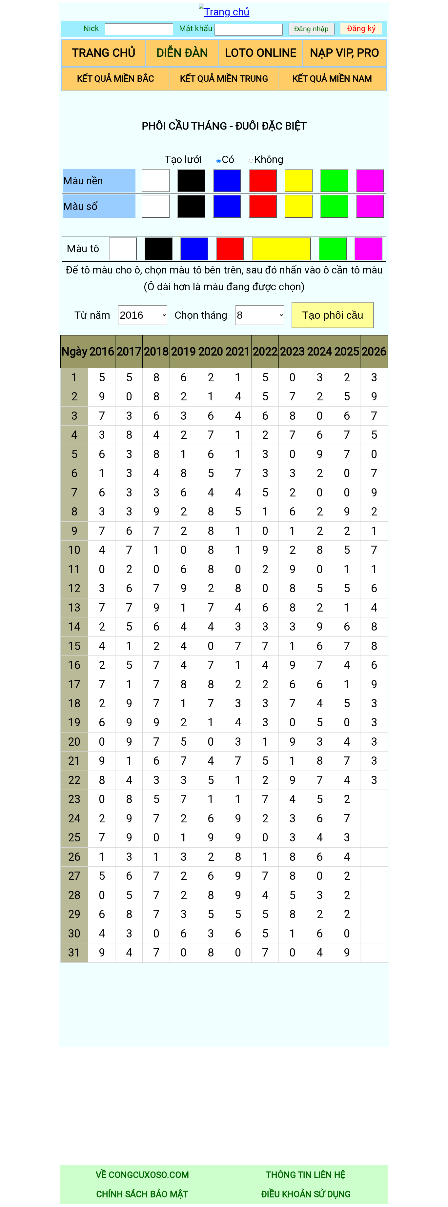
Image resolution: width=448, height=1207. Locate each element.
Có (228, 159)
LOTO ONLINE (260, 52)
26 (74, 856)
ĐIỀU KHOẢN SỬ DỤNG (306, 1194)
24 (74, 818)
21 (74, 760)
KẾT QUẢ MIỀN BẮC (115, 78)
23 (74, 799)
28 (74, 895)
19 (74, 722)
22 (74, 780)
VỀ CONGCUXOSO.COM (142, 1175)
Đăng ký (361, 28)
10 (74, 549)
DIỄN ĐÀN (182, 52)
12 (74, 588)
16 (74, 665)
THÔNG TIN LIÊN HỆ (305, 1175)
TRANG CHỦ (103, 52)
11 (74, 569)
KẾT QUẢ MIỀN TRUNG (224, 78)
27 (74, 875)
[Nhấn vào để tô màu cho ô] (374, 799)
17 (74, 684)
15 (74, 646)
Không (268, 159)
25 (74, 837)
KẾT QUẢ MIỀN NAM (332, 78)
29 (74, 914)
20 (74, 741)
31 (74, 952)
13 (74, 607)
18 (74, 703)
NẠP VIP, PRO (344, 52)
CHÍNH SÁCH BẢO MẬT (142, 1194)
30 (74, 933)
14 (74, 626)
